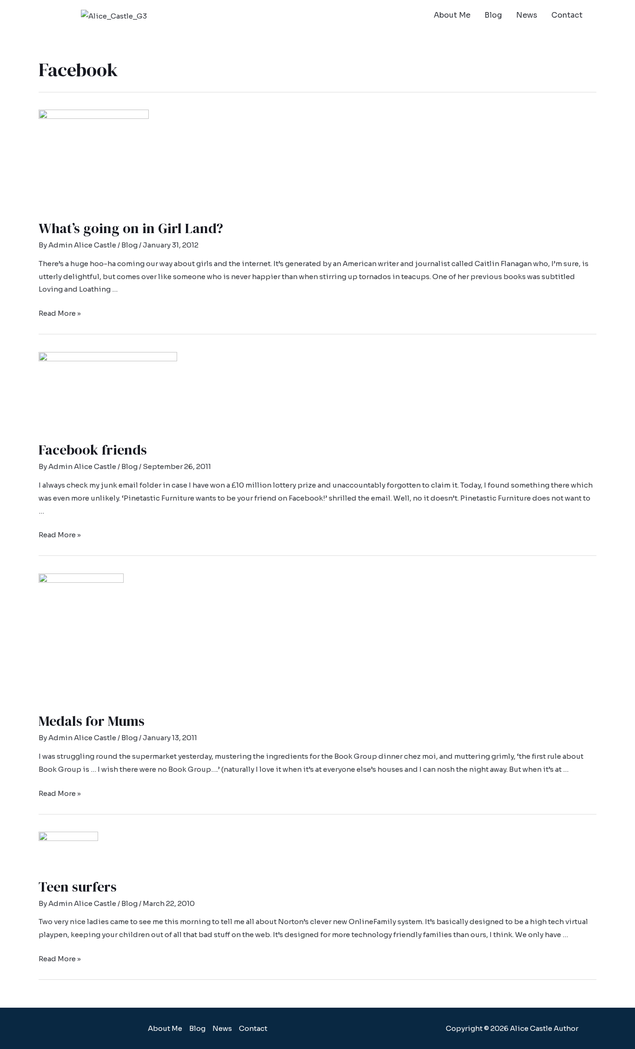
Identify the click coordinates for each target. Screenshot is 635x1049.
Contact (566, 15)
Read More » (60, 313)
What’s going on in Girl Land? (131, 228)
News (526, 15)
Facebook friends (93, 449)
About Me (452, 15)
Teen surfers (78, 886)
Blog (493, 15)
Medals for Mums (92, 720)
